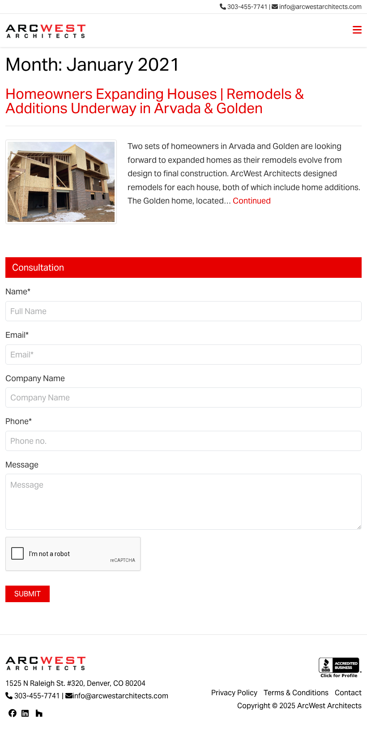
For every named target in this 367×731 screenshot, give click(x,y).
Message (21, 464)
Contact (348, 692)
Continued (252, 201)
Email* (17, 335)
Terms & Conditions (296, 692)
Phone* (18, 421)
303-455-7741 (247, 7)
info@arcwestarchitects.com (320, 7)
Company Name (35, 378)
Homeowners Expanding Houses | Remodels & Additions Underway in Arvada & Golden (154, 101)
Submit (27, 594)
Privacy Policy (234, 692)
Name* (17, 291)
